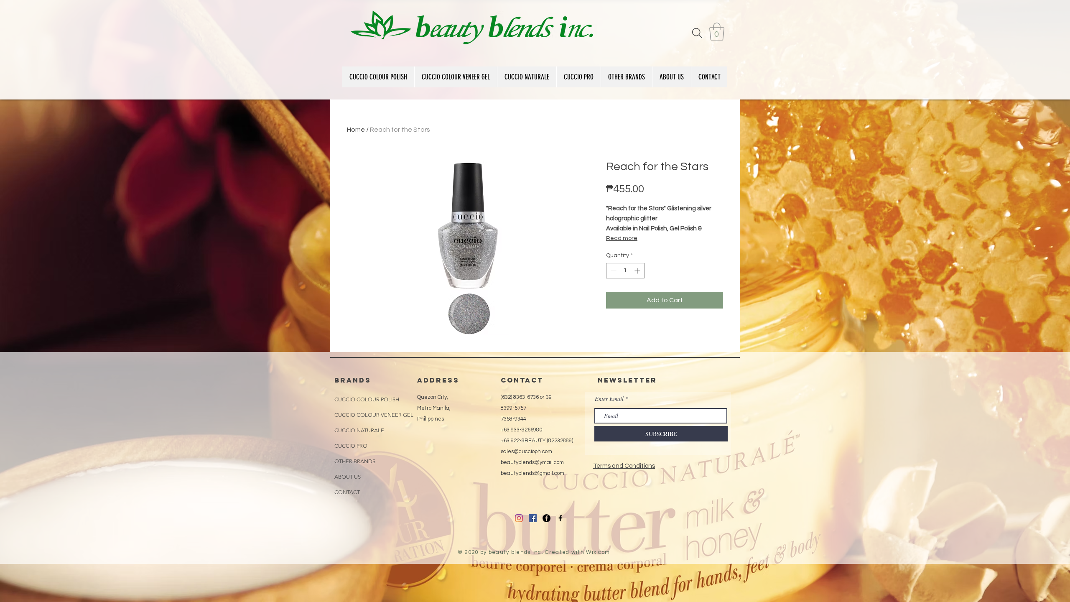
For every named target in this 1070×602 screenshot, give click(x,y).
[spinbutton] (625, 270)
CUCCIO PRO (350, 446)
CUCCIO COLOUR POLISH (366, 399)
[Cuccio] (519, 518)
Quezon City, (432, 397)
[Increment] (638, 270)
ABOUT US (347, 477)
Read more (621, 238)
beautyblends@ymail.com (532, 462)
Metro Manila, (434, 408)
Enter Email (609, 399)
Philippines (430, 419)
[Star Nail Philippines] (560, 518)
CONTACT (347, 492)
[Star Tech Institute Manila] (546, 518)
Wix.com (598, 552)
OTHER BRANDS (354, 461)
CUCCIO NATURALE (359, 430)
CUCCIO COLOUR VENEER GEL (373, 415)
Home (356, 129)
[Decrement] (612, 270)
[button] (716, 32)
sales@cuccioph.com (526, 451)
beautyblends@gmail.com (532, 473)
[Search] (697, 33)
